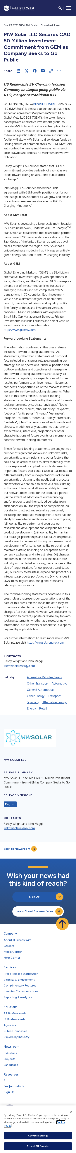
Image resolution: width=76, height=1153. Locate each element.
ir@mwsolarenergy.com (19, 666)
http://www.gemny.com (20, 330)
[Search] (60, 8)
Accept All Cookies (38, 1146)
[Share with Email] (43, 71)
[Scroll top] (62, 924)
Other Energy (35, 696)
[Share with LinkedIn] (18, 71)
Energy (31, 708)
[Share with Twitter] (27, 71)
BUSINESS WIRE (44, 104)
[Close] (71, 1111)
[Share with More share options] (59, 71)
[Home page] (19, 8)
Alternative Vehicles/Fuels (44, 677)
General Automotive (40, 690)
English (10, 804)
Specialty (33, 702)
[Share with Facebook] (35, 71)
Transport (54, 696)
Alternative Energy (54, 702)
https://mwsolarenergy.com (45, 642)
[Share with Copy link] (51, 71)
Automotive (60, 683)
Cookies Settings (38, 1135)
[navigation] (68, 8)
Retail (43, 708)
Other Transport (37, 683)
